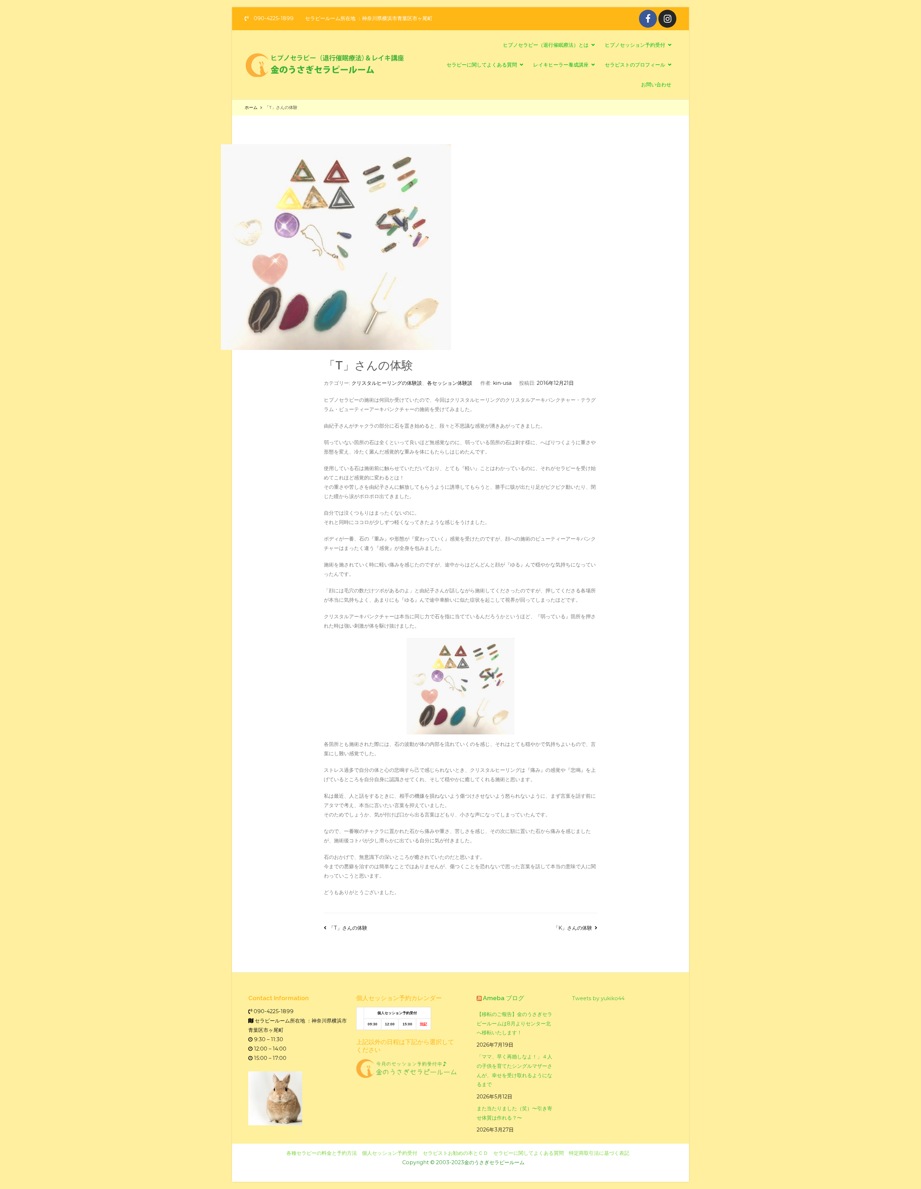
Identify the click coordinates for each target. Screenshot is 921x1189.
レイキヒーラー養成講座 (561, 65)
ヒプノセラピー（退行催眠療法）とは (546, 45)
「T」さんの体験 (348, 928)
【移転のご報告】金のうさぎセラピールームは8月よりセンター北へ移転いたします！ (514, 1023)
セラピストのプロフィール (635, 65)
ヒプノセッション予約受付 (635, 45)
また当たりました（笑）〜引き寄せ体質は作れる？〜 (514, 1113)
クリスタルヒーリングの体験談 (386, 383)
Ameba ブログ (503, 998)
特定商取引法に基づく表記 (599, 1153)
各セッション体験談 (449, 383)
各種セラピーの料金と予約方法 (321, 1153)
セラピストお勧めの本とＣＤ (455, 1153)
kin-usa (502, 383)
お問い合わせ (656, 84)
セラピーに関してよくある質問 (481, 65)
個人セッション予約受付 (389, 1153)
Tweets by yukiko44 (598, 998)
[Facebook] (648, 19)
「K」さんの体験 (572, 928)
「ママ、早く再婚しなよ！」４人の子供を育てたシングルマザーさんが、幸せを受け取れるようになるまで (514, 1070)
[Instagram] (667, 19)
